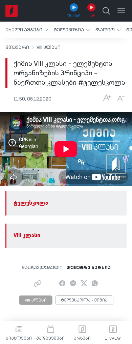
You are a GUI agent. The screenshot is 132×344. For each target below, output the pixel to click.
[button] (26, 30)
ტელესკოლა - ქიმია (84, 300)
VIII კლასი (49, 47)
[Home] (11, 11)
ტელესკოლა (31, 203)
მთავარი (17, 47)
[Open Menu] (121, 10)
